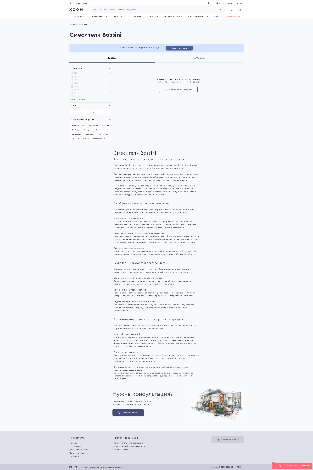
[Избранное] (232, 9)
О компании (75, 446)
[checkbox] (71, 73)
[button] (90, 68)
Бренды (73, 443)
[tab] (79, 16)
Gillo (76, 83)
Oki (75, 93)
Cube (76, 80)
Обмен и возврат (122, 450)
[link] (76, 9)
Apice (76, 76)
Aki (75, 73)
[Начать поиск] (221, 9)
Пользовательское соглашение (129, 443)
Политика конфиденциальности (129, 446)
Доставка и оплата (78, 450)
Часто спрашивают (78, 453)
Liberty (77, 86)
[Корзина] (240, 9)
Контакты (74, 457)
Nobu (76, 90)
